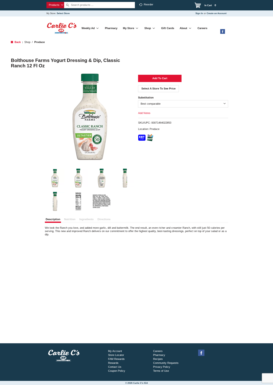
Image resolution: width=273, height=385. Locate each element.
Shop (27, 42)
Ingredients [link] (86, 219)
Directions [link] (103, 219)
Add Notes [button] (144, 113)
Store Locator (116, 355)
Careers (158, 351)
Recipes (158, 359)
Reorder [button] (148, 4)
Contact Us (114, 366)
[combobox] (55, 5)
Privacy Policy (161, 366)
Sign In (199, 13)
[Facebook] (222, 32)
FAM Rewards (116, 359)
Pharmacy (159, 355)
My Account (115, 351)
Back (17, 42)
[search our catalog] (67, 5)
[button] (55, 178)
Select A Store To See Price (158, 88)
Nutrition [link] (69, 219)
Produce (39, 42)
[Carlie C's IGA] (61, 28)
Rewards (113, 362)
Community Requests (166, 362)
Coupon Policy (116, 370)
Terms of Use (161, 370)
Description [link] (53, 219)
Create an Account (217, 13)
